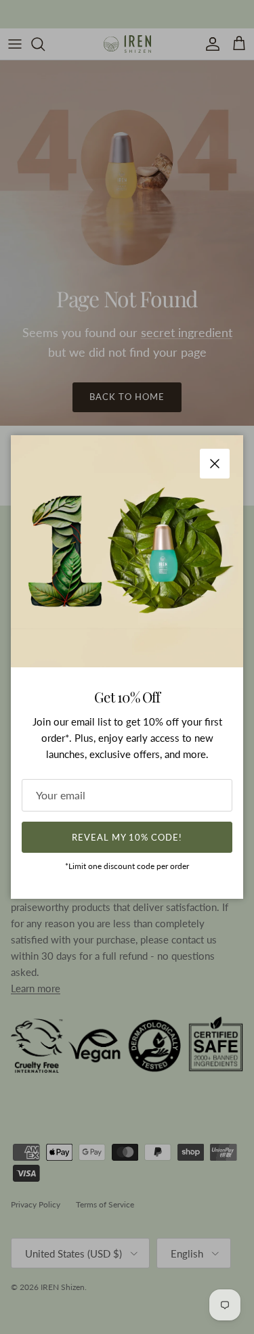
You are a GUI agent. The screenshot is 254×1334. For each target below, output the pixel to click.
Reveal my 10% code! (127, 837)
